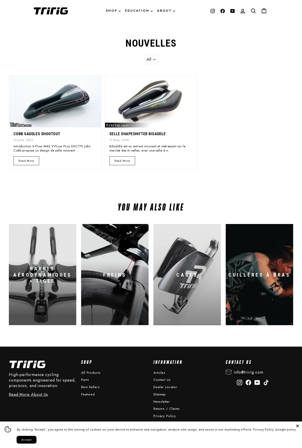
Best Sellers (90, 387)
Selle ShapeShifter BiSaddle (137, 133)
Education (138, 10)
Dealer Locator (165, 387)
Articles (159, 372)
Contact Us (162, 379)
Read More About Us (28, 394)
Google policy (285, 429)
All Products (91, 372)
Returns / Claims (166, 408)
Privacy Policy (164, 416)
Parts (85, 379)
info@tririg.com (248, 372)
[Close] (297, 426)
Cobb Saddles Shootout (36, 133)
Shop (112, 10)
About (165, 10)
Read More (26, 161)
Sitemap (159, 394)
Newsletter (161, 401)
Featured (88, 394)
